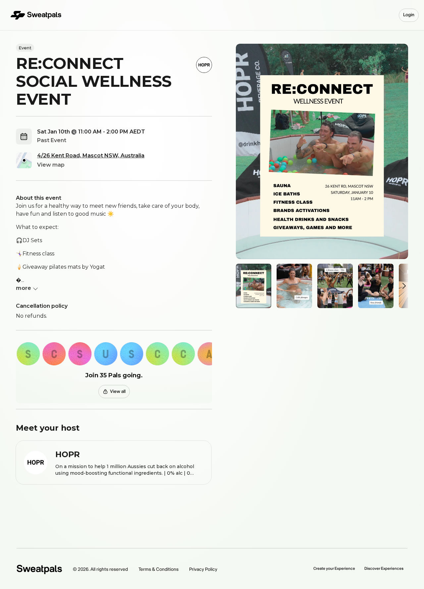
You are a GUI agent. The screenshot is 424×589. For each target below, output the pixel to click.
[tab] (253, 286)
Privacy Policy (203, 569)
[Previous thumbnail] (242, 286)
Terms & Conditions (158, 569)
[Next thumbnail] (402, 286)
